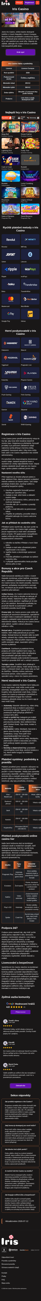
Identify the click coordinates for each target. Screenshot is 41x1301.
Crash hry (23, 117)
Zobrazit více (20, 1085)
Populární (5, 118)
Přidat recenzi (20, 1012)
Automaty (33, 118)
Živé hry (13, 117)
